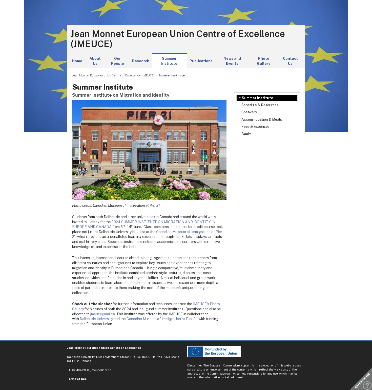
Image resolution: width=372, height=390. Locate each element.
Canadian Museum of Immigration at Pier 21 (162, 319)
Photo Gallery (263, 61)
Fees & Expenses (255, 127)
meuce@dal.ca (103, 314)
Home (77, 61)
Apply (246, 134)
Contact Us (290, 61)
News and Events (232, 61)
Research (140, 61)
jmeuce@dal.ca (101, 370)
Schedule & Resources (259, 105)
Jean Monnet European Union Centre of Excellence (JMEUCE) (178, 39)
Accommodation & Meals (261, 119)
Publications (201, 61)
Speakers (249, 112)
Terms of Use (77, 379)
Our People (117, 61)
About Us (95, 61)
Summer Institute (169, 61)
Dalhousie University (96, 319)
